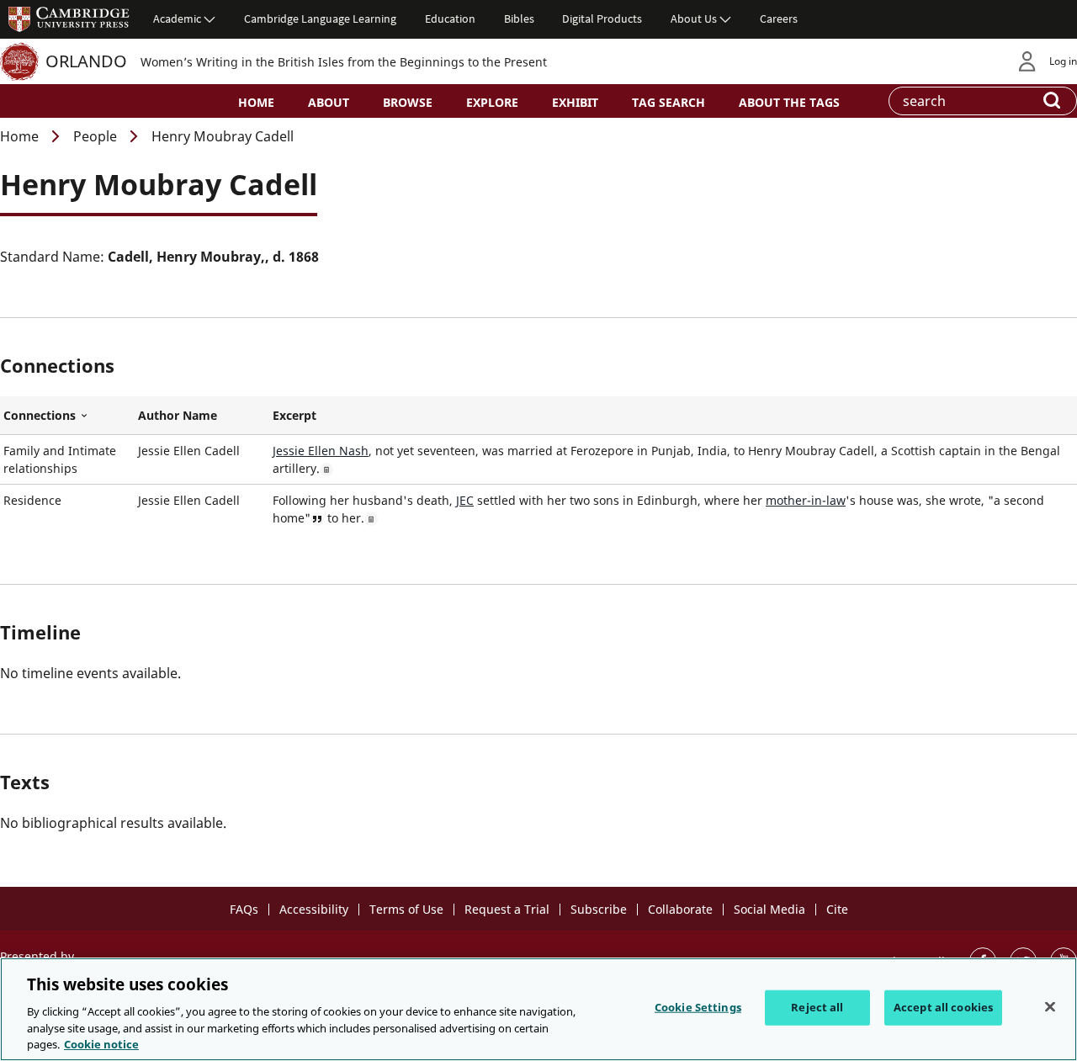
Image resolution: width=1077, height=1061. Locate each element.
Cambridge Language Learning (320, 18)
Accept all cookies (943, 1007)
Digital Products (602, 18)
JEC (465, 500)
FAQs (244, 909)
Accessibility (313, 909)
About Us (694, 18)
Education (450, 18)
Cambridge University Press (69, 18)
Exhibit (575, 102)
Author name (177, 415)
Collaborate (680, 909)
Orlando (86, 61)
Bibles (519, 18)
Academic (177, 18)
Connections (67, 415)
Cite (837, 909)
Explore (492, 102)
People (95, 136)
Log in (1063, 61)
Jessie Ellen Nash (321, 451)
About (328, 102)
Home (256, 102)
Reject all (817, 1007)
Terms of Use (406, 909)
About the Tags (789, 102)
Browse (407, 102)
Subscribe (598, 909)
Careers (779, 18)
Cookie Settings (698, 1007)
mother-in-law (806, 500)
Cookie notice (101, 1043)
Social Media (769, 909)
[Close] (1050, 1007)
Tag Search (668, 102)
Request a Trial (506, 909)
